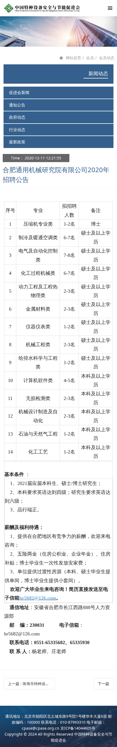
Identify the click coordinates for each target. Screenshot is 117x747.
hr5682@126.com (37, 598)
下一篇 (103, 683)
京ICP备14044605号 (77, 728)
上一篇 (31, 683)
